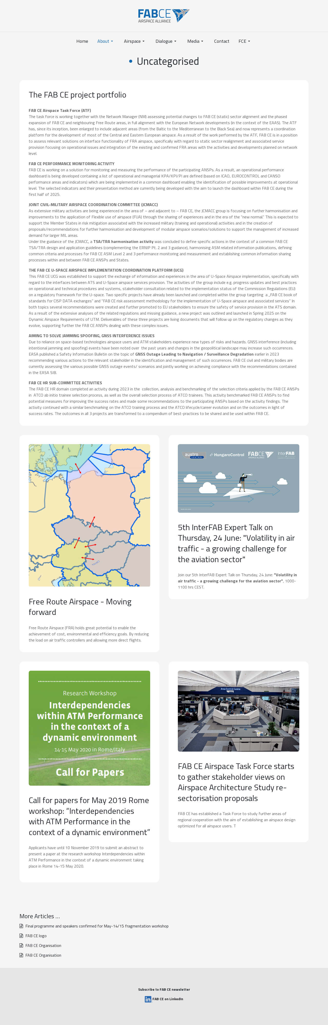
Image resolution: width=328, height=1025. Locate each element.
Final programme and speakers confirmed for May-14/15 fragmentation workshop (96, 926)
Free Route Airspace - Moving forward (80, 606)
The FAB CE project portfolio (77, 94)
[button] (106, 41)
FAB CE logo (35, 936)
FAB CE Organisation (42, 945)
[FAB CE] (164, 15)
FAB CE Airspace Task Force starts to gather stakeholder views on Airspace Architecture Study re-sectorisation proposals (236, 782)
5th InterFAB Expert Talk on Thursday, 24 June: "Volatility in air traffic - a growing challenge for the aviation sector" (236, 543)
